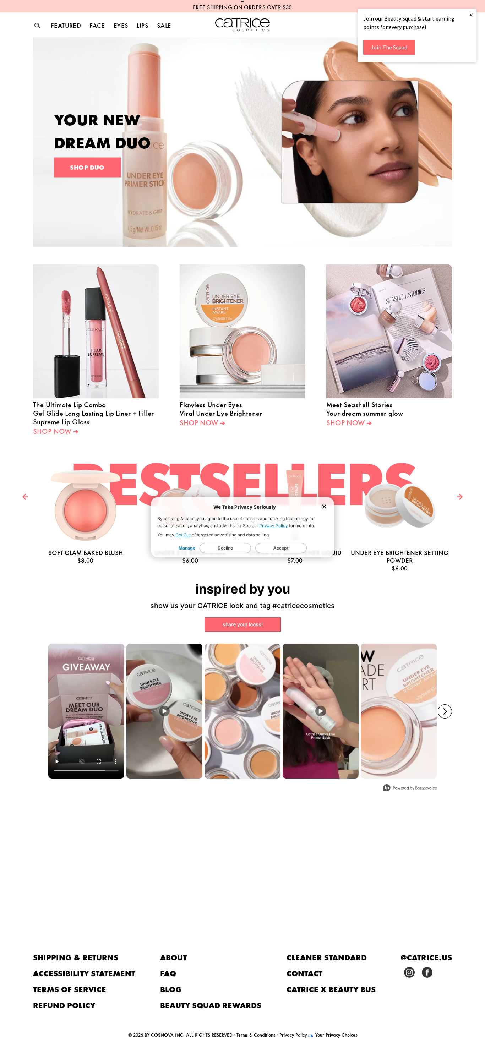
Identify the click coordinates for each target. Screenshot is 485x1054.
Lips (142, 24)
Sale (164, 24)
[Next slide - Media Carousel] (445, 711)
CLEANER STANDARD (327, 957)
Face (97, 24)
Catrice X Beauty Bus (331, 989)
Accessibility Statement (84, 973)
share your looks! (243, 624)
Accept (281, 548)
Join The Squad (389, 47)
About (173, 957)
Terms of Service (69, 989)
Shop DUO (87, 166)
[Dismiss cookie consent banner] (324, 507)
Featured (66, 24)
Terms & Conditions (255, 1034)
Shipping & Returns (75, 957)
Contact (304, 973)
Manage (187, 548)
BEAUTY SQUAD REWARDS (210, 1005)
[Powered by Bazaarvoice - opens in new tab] (410, 788)
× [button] (471, 14)
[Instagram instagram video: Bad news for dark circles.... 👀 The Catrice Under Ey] (164, 711)
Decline (225, 548)
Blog (171, 989)
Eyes (121, 24)
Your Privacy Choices (335, 1034)
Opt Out (183, 534)
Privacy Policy (273, 525)
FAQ (168, 973)
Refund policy (64, 1005)
